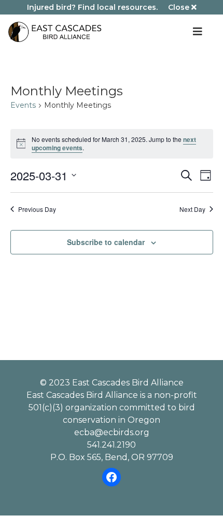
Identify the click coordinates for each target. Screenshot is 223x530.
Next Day (192, 209)
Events (23, 105)
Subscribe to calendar (106, 242)
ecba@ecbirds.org (111, 432)
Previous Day (37, 209)
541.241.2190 (111, 445)
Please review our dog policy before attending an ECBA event (111, 279)
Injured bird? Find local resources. (92, 7)
